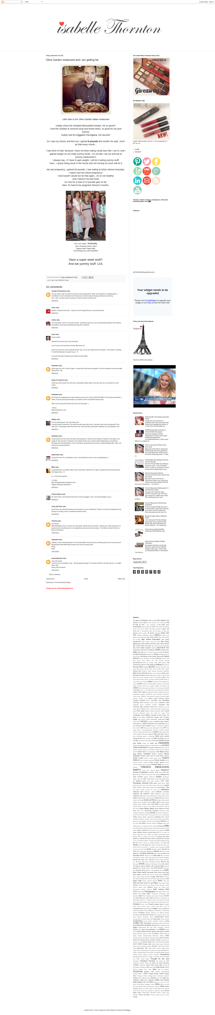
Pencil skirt (165, 887)
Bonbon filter (137, 671)
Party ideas (162, 883)
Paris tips (166, 880)
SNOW (135, 929)
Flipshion (152, 756)
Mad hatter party (141, 851)
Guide (144, 787)
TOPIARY (136, 965)
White (157, 984)
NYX (148, 874)
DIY (165, 728)
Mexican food (149, 855)
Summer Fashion (155, 940)
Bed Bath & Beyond (150, 658)
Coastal (166, 711)
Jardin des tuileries (163, 819)
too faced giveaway (162, 963)
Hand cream (146, 796)
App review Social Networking (160, 645)
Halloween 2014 (149, 791)
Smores (167, 927)
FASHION (164, 743)
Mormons (138, 861)
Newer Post (50, 579)
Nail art (138, 866)
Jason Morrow (111, 1010)
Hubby (135, 817)
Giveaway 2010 (147, 783)
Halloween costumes (162, 791)
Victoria (54, 521)
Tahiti (149, 948)
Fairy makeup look (147, 738)
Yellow (135, 992)
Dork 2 (139, 730)
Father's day (158, 745)
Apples (154, 647)
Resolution (141, 912)
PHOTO (135, 891)
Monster (151, 859)
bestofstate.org (137, 662)
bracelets (158, 673)
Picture (135, 893)
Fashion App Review (139, 745)
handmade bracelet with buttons (159, 796)
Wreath (167, 990)
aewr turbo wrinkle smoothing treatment (149, 629)
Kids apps (147, 828)
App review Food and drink (151, 641)
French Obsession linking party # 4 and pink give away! (156, 489)
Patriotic (135, 885)
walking (135, 978)
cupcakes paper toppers (161, 721)
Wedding (153, 978)
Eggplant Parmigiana (86, 135)
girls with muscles (153, 781)
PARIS (160, 881)
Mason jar (166, 853)
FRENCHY (61, 280)
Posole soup (146, 902)
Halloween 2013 (138, 791)
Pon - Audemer (147, 900)
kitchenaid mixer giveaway (157, 830)
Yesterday (92, 243)
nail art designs (145, 866)
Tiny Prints (159, 961)
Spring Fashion (164, 931)
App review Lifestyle (163, 643)
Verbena (135, 973)
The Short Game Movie (141, 959)
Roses (167, 917)
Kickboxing (161, 826)
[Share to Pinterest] (92, 277)
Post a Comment (54, 574)
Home (86, 579)
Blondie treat (159, 667)
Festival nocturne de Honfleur (146, 749)
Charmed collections (163, 694)
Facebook (136, 738)
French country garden (156, 762)
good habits (165, 783)
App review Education (150, 639)
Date (144, 723)
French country (159, 760)
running (135, 919)
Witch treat (161, 988)
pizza (137, 898)
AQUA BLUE (161, 648)
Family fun (145, 743)
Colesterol (142, 713)
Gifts (144, 779)
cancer (135, 683)
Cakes (149, 681)
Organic (153, 876)
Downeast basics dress (88, 246)
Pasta (167, 883)
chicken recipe (152, 698)
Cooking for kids (156, 715)
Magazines (150, 851)
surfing (149, 946)
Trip (160, 965)
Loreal (167, 847)
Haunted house (159, 798)
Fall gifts (135, 740)
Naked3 (135, 868)
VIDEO (146, 973)
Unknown (55, 366)
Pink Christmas (146, 896)
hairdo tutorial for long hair (150, 789)
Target (135, 950)
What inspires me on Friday (143, 982)
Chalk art (144, 692)
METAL (142, 855)
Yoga (139, 992)
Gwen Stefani (150, 787)
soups (147, 929)
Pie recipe (141, 893)
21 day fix (144, 622)
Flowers (166, 756)
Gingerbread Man (164, 779)
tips (164, 961)
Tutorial (164, 965)
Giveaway (137, 783)
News (143, 870)
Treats (148, 965)
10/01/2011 (55, 514)
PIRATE (166, 896)
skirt (148, 927)
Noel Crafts (137, 872)
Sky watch (153, 927)
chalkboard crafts (152, 692)
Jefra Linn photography (140, 821)
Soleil (143, 929)
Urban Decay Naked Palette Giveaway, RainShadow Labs (155, 530)
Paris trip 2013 (138, 883)
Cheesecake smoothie (153, 696)
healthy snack (137, 804)
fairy (140, 738)
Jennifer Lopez (151, 821)
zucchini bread (155, 994)
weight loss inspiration (147, 980)
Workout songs (159, 990)
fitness (162, 752)
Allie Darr (166, 631)
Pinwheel (161, 896)
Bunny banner (144, 679)
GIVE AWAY (165, 781)
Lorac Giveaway (160, 847)
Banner (167, 652)
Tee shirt (163, 950)
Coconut (135, 713)
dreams (162, 730)
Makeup (156, 851)
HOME (137, 149)
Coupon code (158, 717)
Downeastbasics (147, 730)
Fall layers (141, 740)
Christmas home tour (150, 707)
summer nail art (137, 942)
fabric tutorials (164, 736)
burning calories (154, 679)
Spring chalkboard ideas (143, 931)
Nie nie (162, 870)
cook (142, 715)
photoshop (159, 891)
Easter (156, 732)
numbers (143, 874)
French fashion (146, 764)
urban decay (160, 967)
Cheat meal (136, 696)
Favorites (151, 747)
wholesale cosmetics (154, 986)
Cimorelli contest (160, 709)
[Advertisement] (89, 49)
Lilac (140, 845)
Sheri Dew (166, 923)
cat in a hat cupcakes (159, 688)
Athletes (152, 650)
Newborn (138, 870)
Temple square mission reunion (143, 954)
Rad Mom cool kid (162, 906)
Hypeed (140, 817)
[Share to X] (87, 277)
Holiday (141, 808)
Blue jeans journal (142, 669)
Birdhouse (153, 664)
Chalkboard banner (163, 692)
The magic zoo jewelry (152, 956)
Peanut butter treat (139, 887)
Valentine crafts (149, 971)
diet (53, 280)
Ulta (147, 967)
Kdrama (160, 823)
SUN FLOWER (137, 944)
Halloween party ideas (162, 793)
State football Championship (142, 935)
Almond (135, 633)
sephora (161, 921)
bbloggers (162, 654)
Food (56, 280)
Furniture (140, 777)
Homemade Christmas (151, 810)
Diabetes (166, 725)
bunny (138, 679)
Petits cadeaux (158, 889)
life (168, 843)
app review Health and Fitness (147, 643)
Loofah (158, 845)
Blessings (136, 667)
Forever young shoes (150, 758)
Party (156, 883)
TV (168, 965)
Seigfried (155, 921)
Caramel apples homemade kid (159, 686)
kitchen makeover (142, 830)
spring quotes (147, 933)
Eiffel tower (157, 734)
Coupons (166, 717)
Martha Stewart (158, 853)
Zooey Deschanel (144, 994)
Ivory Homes (153, 819)
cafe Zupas (143, 681)
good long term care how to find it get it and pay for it (149, 785)
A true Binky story (163, 624)
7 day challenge (150, 624)
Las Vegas (154, 834)
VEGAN (157, 971)
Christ (159, 700)
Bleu (141, 667)
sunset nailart (156, 944)
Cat (152, 688)
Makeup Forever (164, 851)
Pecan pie (157, 887)
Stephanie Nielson (158, 935)
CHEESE (143, 696)
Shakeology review (157, 923)
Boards (159, 669)
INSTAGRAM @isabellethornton (144, 272)
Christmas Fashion (151, 704)
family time (153, 743)
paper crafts (137, 881)
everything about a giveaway (145, 736)
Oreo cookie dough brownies (141, 876)
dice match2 (136, 728)
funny (163, 774)
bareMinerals (137, 654)
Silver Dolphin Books (163, 925)
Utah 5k (160, 969)
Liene (53, 307)
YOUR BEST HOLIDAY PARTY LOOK (153, 992)
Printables (136, 904)
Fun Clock (147, 774)
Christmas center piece (151, 702)
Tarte (138, 950)
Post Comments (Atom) (63, 582)
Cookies (147, 715)
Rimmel (143, 914)
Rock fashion (150, 914)
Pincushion (155, 893)
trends (157, 965)
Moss (143, 861)
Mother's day (165, 861)
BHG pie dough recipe (150, 662)
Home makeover (160, 808)
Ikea (144, 817)
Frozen (139, 774)
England (166, 734)
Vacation (166, 969)
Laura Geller (161, 834)
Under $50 (152, 967)
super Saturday (164, 944)
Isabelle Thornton (144, 819)
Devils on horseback (157, 725)
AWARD (158, 650)
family (139, 743)
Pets (167, 889)
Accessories (137, 627)
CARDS (135, 688)
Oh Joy (152, 874)
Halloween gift (137, 793)
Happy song (136, 798)
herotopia (161, 804)
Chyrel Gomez (57, 494)
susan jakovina (57, 558)
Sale (148, 919)
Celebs (135, 692)
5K (140, 624)
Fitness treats (145, 756)
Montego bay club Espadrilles (87, 251)
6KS (143, 624)
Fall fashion (160, 738)
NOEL (166, 870)
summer (161, 938)
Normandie (150, 872)
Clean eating (140, 711)
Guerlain (139, 787)
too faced (152, 963)
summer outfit (146, 942)
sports (157, 929)
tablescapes (140, 948)
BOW (143, 673)
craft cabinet (141, 719)
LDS (139, 836)
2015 (139, 622)
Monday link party (138, 859)
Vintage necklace (142, 976)
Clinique (147, 711)
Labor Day (140, 834)
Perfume (149, 889)
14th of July (152, 620)
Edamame (144, 734)
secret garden (147, 921)
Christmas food (164, 704)
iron (162, 817)
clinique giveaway (155, 711)
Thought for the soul (159, 959)
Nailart (162, 866)
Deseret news (140, 725)
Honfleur (161, 810)
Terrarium (156, 954)
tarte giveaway (144, 950)
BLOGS (152, 667)
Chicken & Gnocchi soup (71, 129)
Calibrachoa (165, 681)
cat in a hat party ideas (147, 690)
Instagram (158, 817)
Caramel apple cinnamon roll (155, 683)
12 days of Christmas (140, 620)
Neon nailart (149, 868)
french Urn (145, 770)
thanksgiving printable (139, 956)
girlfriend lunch (141, 781)
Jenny (54, 320)
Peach (140, 885)
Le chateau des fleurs (148, 836)
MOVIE (141, 864)
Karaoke (148, 823)
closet (162, 711)
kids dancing (154, 828)
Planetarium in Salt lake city (161, 898)
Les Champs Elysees (153, 843)
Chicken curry (143, 698)
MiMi (158, 855)
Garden (159, 777)
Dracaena (156, 730)
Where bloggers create (148, 984)
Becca (141, 658)
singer (135, 927)
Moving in (148, 864)
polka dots (139, 900)
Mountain (135, 864)
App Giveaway (142, 637)
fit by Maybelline (151, 751)
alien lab (152, 631)
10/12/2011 (55, 570)
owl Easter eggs (155, 878)
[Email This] (83, 277)
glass (155, 783)
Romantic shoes (148, 917)
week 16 (158, 978)
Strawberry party (137, 938)
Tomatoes (136, 963)
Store (67, 280)
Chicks (167, 698)
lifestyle (135, 845)
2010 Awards (161, 620)
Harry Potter (150, 798)
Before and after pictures (155, 660)
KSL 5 (159, 832)
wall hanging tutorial (144, 978)
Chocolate (154, 700)
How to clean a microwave (148, 814)
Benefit (167, 660)
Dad (141, 723)
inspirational (150, 817)
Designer (148, 725)
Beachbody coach (146, 656)
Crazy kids (136, 721)
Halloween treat (137, 796)
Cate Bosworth (159, 690)
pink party (155, 896)
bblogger (156, 654)
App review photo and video (142, 645)
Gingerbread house (152, 779)
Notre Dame (158, 872)
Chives (148, 700)
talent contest (156, 948)
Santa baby (156, 919)
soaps (139, 929)
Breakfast (142, 675)
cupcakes (150, 721)
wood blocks (136, 990)
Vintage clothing (159, 973)
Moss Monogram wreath (153, 861)
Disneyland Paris (158, 728)
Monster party (159, 859)
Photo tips (141, 891)
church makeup (150, 709)
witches (167, 988)
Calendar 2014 (157, 681)
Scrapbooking (137, 921)
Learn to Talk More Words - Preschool (144, 840)
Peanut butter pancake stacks (159, 885)
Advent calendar (146, 626)
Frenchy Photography (140, 772)
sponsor (152, 929)
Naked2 (167, 866)
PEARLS (150, 887)
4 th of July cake (162, 622)
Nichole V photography (152, 870)
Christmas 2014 (138, 702)
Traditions (142, 965)
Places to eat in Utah (146, 898)
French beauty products (147, 760)
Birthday (159, 665)
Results (148, 912)
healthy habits (155, 802)
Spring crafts (156, 931)
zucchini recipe (164, 994)
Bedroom (159, 658)
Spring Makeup (137, 933)
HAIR (167, 787)
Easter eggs (162, 732)
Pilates (149, 893)
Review (153, 912)
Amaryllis (157, 633)
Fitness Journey (157, 754)
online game (158, 874)
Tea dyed (151, 950)
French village (155, 770)
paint (167, 878)
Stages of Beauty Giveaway (61, 484)
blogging (145, 667)
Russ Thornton (142, 919)
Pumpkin (151, 904)
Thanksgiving (164, 954)
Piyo (134, 898)
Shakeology (147, 923)
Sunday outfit (147, 944)
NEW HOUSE (158, 868)
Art (148, 650)
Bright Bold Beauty (151, 675)
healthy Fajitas (146, 802)
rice (158, 912)
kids (167, 825)
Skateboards (142, 927)
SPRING (162, 929)
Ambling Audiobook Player (145, 635)
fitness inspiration (144, 754)
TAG (146, 948)
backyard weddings (158, 652)
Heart (152, 804)
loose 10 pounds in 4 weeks (145, 847)
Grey (134, 787)
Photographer (150, 891)
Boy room (153, 673)
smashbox (161, 927)
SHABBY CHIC (138, 923)
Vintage (151, 973)
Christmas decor (138, 704)
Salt (151, 919)
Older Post (121, 579)
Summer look (165, 940)
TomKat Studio (143, 963)
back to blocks (148, 652)
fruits (142, 774)
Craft (135, 719)
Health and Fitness (150, 800)
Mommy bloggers (164, 857)
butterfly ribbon (163, 679)
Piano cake (166, 891)
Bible (160, 662)
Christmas (165, 700)
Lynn (53, 334)
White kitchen (143, 986)
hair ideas (136, 789)
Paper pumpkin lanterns (149, 880)
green (167, 785)
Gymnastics (161, 787)
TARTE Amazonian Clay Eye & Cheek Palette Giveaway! (155, 431)
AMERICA (157, 635)
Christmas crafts (164, 702)
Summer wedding (164, 942)
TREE (152, 965)
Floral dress (159, 756)
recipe (154, 908)
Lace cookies (147, 834)
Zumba (135, 997)
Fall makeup (148, 740)
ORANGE (166, 874)
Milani (155, 855)
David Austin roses (152, 723)
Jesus (158, 821)
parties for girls (148, 883)
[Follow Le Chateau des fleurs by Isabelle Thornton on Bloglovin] (142, 354)
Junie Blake (142, 823)
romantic (139, 917)
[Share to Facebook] (90, 277)
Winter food (141, 988)
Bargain (143, 654)
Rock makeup (158, 914)
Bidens (164, 662)
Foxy (159, 758)
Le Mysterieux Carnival (162, 838)
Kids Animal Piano (138, 828)
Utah (154, 969)
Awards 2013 (165, 650)
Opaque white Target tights (85, 248)
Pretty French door (163, 902)
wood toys (144, 990)
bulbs (163, 677)
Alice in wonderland (143, 631)
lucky (149, 849)
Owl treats (163, 878)
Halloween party (148, 793)
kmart (167, 830)
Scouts (167, 919)
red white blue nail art (159, 910)
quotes (153, 906)
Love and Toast (142, 849)
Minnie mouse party (142, 857)
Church (143, 709)
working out (151, 990)
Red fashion (140, 910)
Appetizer (148, 647)
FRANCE (165, 758)
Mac (153, 849)
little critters (152, 845)
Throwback (136, 961)
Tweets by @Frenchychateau (143, 360)
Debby (54, 419)
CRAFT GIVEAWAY (151, 719)
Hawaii (141, 800)
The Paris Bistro (164, 956)
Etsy (134, 736)
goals (159, 783)
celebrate (166, 690)
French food (156, 764)
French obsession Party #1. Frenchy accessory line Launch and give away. (157, 475)
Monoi (146, 859)
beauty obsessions (158, 656)
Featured (157, 747)
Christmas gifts (138, 707)
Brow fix (160, 675)
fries (160, 772)
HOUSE (152, 813)
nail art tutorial (155, 866)
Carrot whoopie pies (144, 688)
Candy (139, 684)
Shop (134, 925)
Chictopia (142, 700)
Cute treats (136, 723)
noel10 (144, 872)
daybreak (161, 723)
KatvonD (154, 823)
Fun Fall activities (155, 774)
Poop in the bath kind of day (160, 900)
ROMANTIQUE (159, 917)
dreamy (167, 730)
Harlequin (143, 798)
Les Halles (163, 843)
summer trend (155, 942)
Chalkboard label (151, 694)
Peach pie (146, 885)
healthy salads (165, 802)
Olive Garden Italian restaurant (94, 119)
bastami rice (149, 654)
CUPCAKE (143, 721)
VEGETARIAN (165, 971)
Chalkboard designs (139, 694)
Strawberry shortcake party (150, 938)
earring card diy (148, 732)
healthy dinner (137, 802)
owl (149, 878)
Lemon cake (142, 843)
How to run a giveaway (162, 814)
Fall (154, 738)
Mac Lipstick (157, 849)
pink (140, 896)
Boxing (147, 673)
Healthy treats (146, 804)
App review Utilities (139, 647)
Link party (145, 845)
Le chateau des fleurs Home (146, 838)
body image (165, 669)
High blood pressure (158, 806)
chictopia (135, 700)
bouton (139, 673)
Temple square (165, 952)
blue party (152, 669)
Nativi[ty (143, 868)
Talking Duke (165, 948)
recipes (160, 908)
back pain (140, 652)
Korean (145, 832)
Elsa (162, 734)
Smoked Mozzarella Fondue (87, 125)
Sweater (154, 946)
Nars (139, 868)
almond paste (142, 633)
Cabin (138, 681)
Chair (139, 692)
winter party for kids (152, 988)
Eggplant (150, 734)
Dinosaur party (148, 728)
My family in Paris (156, 864)
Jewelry (162, 821)
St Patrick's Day (157, 933)
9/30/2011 (55, 301)
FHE (136, 751)
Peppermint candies (139, 889)
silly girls (154, 925)
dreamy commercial (138, 732)
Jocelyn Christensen (59, 291)
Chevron (135, 698)
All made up (159, 631)
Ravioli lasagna (147, 908)
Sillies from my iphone (143, 925)
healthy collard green (163, 800)
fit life (157, 751)
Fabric (157, 736)
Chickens (161, 698)
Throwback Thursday (147, 961)
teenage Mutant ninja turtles (145, 952)
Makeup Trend (137, 853)
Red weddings (148, 910)
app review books (152, 637)
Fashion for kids (149, 745)
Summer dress (144, 940)
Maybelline (136, 855)
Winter (162, 986)
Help (156, 804)
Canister (144, 683)
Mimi (53, 467)
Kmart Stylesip (137, 832)
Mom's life (155, 857)
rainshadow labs (138, 908)
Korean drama (152, 832)
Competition (136, 715)
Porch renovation (138, 902)
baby (135, 652)
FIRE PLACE (142, 751)
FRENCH (136, 760)
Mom (150, 857)
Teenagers (157, 952)
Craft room (161, 719)
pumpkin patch (158, 904)
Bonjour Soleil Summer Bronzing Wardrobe (155, 671)
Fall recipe (155, 740)
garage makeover (149, 777)
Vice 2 (141, 973)
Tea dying (157, 950)
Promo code (144, 904)
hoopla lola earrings (144, 812)
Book (134, 673)
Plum (134, 900)
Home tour (140, 810)
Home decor (149, 808)
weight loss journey (162, 980)
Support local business (140, 946)
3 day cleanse (152, 622)
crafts (167, 719)
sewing (167, 921)
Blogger (128, 1010)
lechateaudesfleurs (160, 840)
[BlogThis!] (85, 277)
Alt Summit (150, 633)
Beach (138, 656)
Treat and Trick (57, 506)
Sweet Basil (161, 946)
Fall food (166, 738)
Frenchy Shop (153, 772)
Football (140, 758)
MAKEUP (138, 152)
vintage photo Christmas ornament (158, 976)
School (163, 919)
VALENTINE (137, 972)
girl (134, 781)
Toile (167, 961)
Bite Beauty (165, 664)
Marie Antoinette (147, 853)
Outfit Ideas (159, 876)
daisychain (55, 455)
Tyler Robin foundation (139, 967)
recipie (164, 908)
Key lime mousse (152, 826)
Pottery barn (154, 902)
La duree (164, 832)
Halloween (165, 789)
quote (148, 906)
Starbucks (166, 933)
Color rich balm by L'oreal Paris (157, 713)
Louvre (135, 849)
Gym (156, 787)
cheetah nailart (164, 696)
